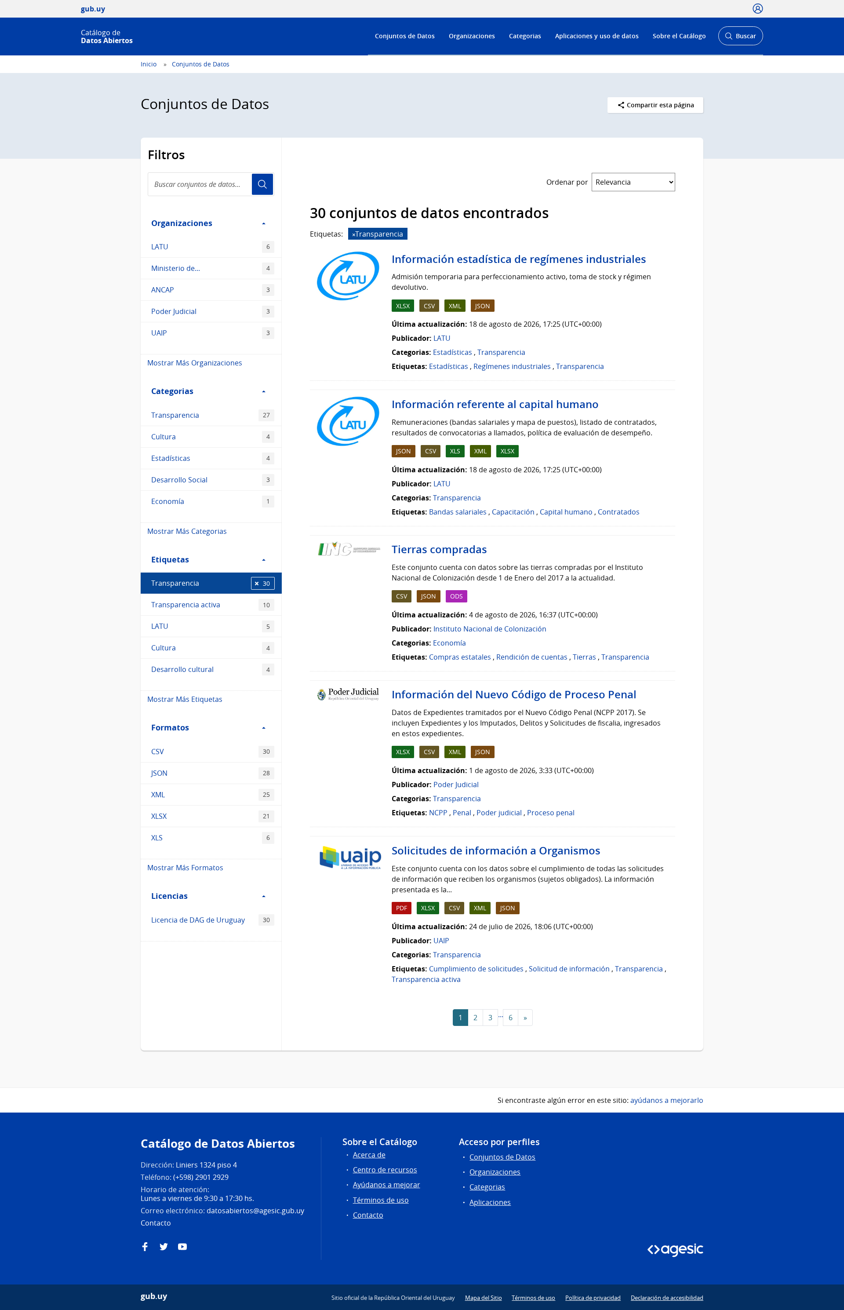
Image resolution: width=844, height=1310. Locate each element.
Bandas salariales (458, 512)
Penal (462, 812)
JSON (210, 773)
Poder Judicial (210, 311)
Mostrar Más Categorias (187, 531)
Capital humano (566, 512)
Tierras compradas (439, 549)
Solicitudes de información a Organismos (496, 850)
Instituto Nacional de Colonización (489, 629)
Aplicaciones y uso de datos (597, 36)
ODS (456, 596)
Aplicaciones (490, 1202)
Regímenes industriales (512, 366)
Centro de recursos (385, 1170)
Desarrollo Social (210, 480)
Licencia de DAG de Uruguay (210, 920)
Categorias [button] (172, 391)
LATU (210, 247)
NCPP (438, 812)
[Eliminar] (354, 234)
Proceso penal (551, 812)
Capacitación (513, 512)
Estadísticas (210, 458)
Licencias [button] (169, 895)
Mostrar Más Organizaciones (194, 363)
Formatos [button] (170, 727)
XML (210, 794)
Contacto (368, 1215)
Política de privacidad (593, 1298)
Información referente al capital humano (495, 404)
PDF (401, 908)
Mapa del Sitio (483, 1298)
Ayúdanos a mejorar (386, 1185)
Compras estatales (460, 657)
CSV (210, 751)
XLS (210, 838)
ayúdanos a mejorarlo (666, 1100)
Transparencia (210, 415)
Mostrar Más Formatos (185, 867)
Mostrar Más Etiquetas (184, 699)
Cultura (210, 437)
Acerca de (369, 1155)
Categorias (525, 36)
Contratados (619, 512)
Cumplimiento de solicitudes (476, 969)
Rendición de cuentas (532, 657)
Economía (210, 501)
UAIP (210, 333)
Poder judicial (499, 812)
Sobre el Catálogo (679, 36)
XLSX (210, 816)
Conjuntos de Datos (405, 36)
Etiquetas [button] (170, 559)
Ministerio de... (210, 268)
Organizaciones (472, 36)
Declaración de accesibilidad (667, 1298)
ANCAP (210, 290)
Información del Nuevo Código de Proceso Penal (514, 694)
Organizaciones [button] (181, 223)
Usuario (262, 184)
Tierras (584, 657)
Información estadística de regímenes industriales (519, 259)
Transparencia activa (210, 604)
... (500, 1014)
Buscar (740, 38)
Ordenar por (567, 182)
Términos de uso (381, 1200)
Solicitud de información (569, 969)
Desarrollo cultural (210, 669)
